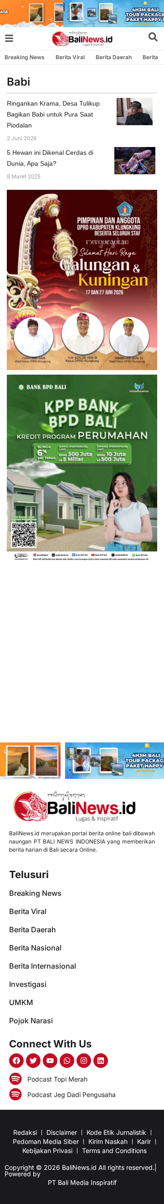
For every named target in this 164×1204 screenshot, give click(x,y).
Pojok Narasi (31, 1020)
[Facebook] (16, 1060)
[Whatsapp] (67, 1060)
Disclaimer (61, 1132)
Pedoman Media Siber (46, 1141)
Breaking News (25, 57)
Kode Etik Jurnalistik (116, 1132)
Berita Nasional (35, 947)
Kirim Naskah (108, 1141)
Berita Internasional (42, 965)
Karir (144, 1141)
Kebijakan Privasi (47, 1150)
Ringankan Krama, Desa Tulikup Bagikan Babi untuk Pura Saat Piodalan (53, 114)
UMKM (21, 1002)
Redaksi (25, 1132)
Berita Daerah (114, 57)
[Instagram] (84, 1060)
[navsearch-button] (153, 38)
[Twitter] (33, 1060)
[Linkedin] (100, 1060)
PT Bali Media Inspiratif (82, 1182)
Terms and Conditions (114, 1150)
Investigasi (27, 984)
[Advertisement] (82, 654)
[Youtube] (50, 1060)
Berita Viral (70, 57)
